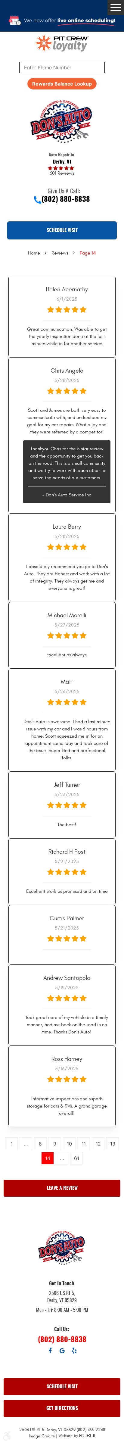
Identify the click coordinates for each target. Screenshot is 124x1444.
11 (84, 1144)
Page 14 (88, 253)
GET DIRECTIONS (62, 1408)
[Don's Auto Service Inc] (62, 121)
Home (34, 253)
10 (69, 1144)
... (26, 1144)
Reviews (59, 253)
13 (112, 1144)
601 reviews (62, 173)
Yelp (74, 1351)
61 (76, 1158)
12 (98, 1144)
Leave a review (62, 1188)
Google (62, 1351)
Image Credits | (43, 1436)
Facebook (50, 1351)
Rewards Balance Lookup (62, 84)
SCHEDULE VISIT (62, 230)
